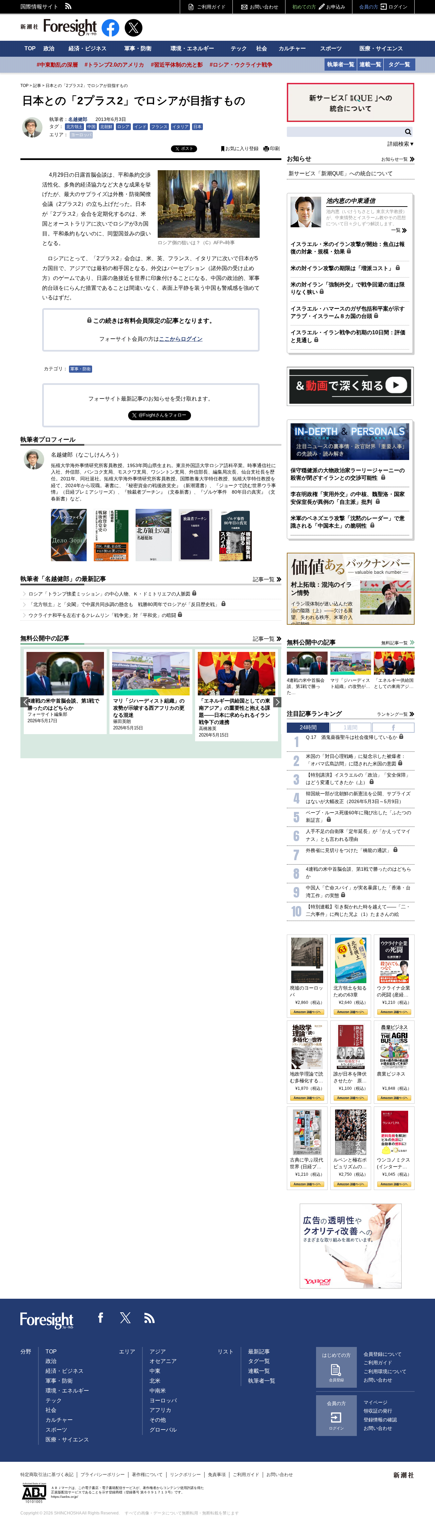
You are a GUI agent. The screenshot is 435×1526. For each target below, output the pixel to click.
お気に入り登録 (242, 148)
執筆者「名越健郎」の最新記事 (63, 578)
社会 (261, 48)
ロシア (123, 126)
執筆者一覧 (340, 64)
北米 (155, 1381)
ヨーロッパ (81, 134)
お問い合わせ (264, 7)
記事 (37, 85)
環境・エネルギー (192, 48)
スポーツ (331, 48)
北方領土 (74, 126)
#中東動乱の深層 (57, 65)
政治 (49, 48)
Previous (24, 702)
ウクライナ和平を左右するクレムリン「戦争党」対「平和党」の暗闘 (103, 615)
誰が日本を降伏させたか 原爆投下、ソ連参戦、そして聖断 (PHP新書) (350, 1077)
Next (277, 702)
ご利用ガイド (211, 7)
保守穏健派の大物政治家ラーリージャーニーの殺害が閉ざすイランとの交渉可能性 (348, 474)
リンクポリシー (185, 1474)
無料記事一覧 (394, 642)
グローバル (163, 1430)
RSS (68, 7)
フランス (159, 126)
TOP (30, 48)
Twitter (125, 1317)
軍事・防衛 (138, 48)
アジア (158, 1351)
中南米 (158, 1391)
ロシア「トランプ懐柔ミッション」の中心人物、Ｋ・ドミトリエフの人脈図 (110, 594)
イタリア (180, 126)
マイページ (375, 1402)
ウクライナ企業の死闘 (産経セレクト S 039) (393, 991)
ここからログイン (181, 339)
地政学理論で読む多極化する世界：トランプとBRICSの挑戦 (306, 1077)
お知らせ (299, 158)
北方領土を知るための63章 (350, 991)
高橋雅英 (207, 728)
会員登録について (383, 1354)
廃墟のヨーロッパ (306, 991)
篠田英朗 (122, 721)
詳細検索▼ (401, 144)
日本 (197, 126)
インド (140, 126)
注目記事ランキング (314, 713)
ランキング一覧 (392, 714)
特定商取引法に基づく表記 (46, 1474)
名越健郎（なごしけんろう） (86, 455)
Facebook (100, 1317)
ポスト (187, 148)
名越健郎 (77, 119)
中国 (91, 126)
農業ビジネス (391, 1074)
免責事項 (217, 1474)
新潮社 (404, 1475)
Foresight (47, 1321)
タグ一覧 (399, 64)
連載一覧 (370, 64)
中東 (155, 1371)
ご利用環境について (385, 1371)
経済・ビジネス (88, 48)
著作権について (147, 1474)
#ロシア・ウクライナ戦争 (241, 65)
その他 (158, 1420)
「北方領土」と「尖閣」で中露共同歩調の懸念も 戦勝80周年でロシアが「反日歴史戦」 (125, 604)
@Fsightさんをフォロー (162, 415)
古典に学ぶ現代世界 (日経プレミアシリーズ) (306, 1163)
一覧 (396, 230)
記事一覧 (264, 579)
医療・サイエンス (381, 48)
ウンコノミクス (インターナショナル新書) (393, 1163)
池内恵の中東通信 (350, 200)
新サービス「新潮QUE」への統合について (341, 173)
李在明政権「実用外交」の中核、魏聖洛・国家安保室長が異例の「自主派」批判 (348, 497)
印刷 (275, 148)
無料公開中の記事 (44, 638)
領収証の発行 (378, 1411)
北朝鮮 (106, 126)
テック (239, 48)
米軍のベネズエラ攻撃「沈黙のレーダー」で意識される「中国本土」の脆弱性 (348, 522)
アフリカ (160, 1410)
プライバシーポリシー (103, 1474)
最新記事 (259, 1351)
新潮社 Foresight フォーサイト (58, 27)
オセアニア (163, 1361)
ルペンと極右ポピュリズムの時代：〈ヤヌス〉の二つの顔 (350, 1163)
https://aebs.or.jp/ (64, 1496)
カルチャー (292, 48)
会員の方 (383, 7)
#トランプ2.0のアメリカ (114, 65)
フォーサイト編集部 (47, 714)
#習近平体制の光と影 (177, 65)
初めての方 (318, 7)
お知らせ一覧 (394, 159)
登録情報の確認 (380, 1419)
